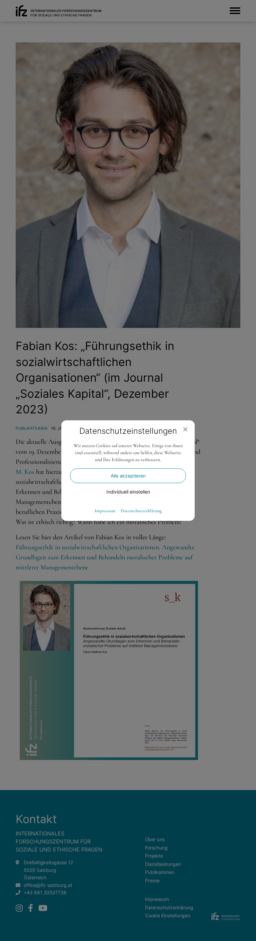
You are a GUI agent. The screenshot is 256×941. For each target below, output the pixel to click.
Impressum (105, 510)
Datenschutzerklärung (141, 510)
